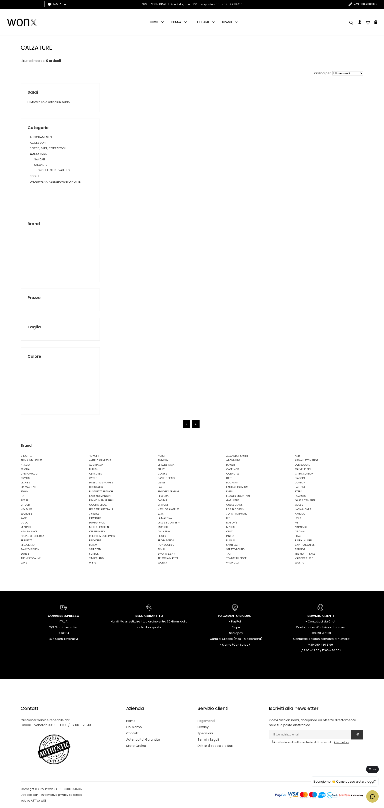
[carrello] (375, 23)
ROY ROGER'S (166, 545)
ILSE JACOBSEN (235, 509)
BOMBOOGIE (302, 465)
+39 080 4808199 (365, 4)
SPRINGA (300, 549)
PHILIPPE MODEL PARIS (102, 536)
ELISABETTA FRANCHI (101, 491)
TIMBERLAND (96, 558)
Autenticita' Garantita (143, 739)
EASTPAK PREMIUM (237, 487)
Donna (176, 22)
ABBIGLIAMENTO (41, 137)
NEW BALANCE (29, 531)
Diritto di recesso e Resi (215, 745)
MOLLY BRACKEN (99, 527)
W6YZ (92, 562)
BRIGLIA (25, 469)
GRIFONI (163, 505)
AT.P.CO (25, 465)
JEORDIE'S (26, 513)
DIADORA (300, 478)
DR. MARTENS (28, 487)
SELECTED (95, 549)
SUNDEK (94, 554)
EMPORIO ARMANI (168, 491)
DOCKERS (232, 482)
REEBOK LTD (27, 545)
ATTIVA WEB (38, 800)
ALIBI (297, 456)
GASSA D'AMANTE (305, 500)
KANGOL (300, 513)
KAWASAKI (95, 518)
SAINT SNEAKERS (305, 545)
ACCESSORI (38, 143)
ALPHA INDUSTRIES (31, 460)
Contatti (132, 733)
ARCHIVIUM (233, 460)
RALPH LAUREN (303, 540)
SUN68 (25, 554)
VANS (24, 562)
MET (297, 522)
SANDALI (39, 159)
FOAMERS (300, 496)
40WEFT (94, 456)
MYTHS (230, 527)
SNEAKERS (40, 165)
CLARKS (162, 473)
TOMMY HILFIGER (236, 558)
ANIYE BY (163, 460)
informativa (341, 742)
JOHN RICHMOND (236, 513)
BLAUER (230, 465)
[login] (360, 23)
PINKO (230, 536)
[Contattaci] (368, 23)
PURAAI (230, 540)
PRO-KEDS (95, 540)
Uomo (154, 22)
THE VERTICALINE (31, 558)
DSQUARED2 (96, 487)
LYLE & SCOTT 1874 (169, 522)
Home (131, 721)
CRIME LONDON (304, 473)
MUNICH (163, 527)
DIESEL (161, 482)
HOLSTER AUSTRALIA (101, 509)
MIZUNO (26, 527)
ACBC (161, 456)
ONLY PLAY (164, 531)
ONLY (229, 531)
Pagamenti (206, 721)
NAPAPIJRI (301, 527)
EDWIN (24, 491)
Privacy (203, 727)
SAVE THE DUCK (30, 549)
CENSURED (95, 473)
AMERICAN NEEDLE (100, 460)
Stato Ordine (136, 745)
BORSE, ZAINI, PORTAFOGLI (48, 148)
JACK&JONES (303, 509)
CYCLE (93, 478)
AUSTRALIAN (96, 465)
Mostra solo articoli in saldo (50, 102)
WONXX (162, 562)
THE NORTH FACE (305, 554)
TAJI (228, 554)
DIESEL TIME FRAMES (101, 482)
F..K (22, 496)
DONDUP (300, 482)
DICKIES (25, 482)
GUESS (299, 505)
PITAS (298, 536)
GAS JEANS (233, 500)
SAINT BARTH (233, 545)
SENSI (161, 549)
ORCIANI (300, 531)
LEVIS (298, 518)
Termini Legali (208, 739)
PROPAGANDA (166, 540)
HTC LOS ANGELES (169, 509)
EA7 (160, 487)
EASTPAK (300, 487)
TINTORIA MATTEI (168, 558)
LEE (228, 518)
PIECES (162, 536)
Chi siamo (134, 727)
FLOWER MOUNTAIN (238, 496)
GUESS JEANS (234, 505)
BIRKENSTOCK (166, 465)
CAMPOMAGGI (29, 473)
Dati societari (29, 795)
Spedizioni (205, 733)
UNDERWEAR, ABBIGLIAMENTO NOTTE (55, 182)
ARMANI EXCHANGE (306, 460)
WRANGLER (233, 562)
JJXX (161, 513)
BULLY (161, 469)
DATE (229, 478)
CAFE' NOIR (233, 469)
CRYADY (25, 478)
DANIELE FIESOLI (167, 478)
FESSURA (163, 496)
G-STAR (162, 500)
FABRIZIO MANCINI (100, 496)
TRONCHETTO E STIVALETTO (52, 170)
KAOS (24, 518)
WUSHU (299, 562)
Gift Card (201, 22)
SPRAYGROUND (235, 549)
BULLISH (93, 469)
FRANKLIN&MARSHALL (102, 500)
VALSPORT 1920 (304, 558)
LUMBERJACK (97, 522)
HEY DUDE (26, 509)
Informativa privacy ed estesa (61, 795)
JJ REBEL (94, 513)
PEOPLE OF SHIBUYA (32, 536)
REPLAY (93, 545)
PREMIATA (26, 540)
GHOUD (25, 505)
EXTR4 (298, 491)
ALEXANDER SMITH (237, 456)
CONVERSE (232, 473)
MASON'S (231, 522)
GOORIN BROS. (98, 505)
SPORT (34, 176)
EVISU (229, 491)
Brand (227, 22)
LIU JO (24, 522)
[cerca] (351, 23)
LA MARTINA (165, 518)
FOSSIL (25, 500)
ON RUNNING (97, 531)
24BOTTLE (26, 456)
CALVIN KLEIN (303, 469)
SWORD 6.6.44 (166, 554)
